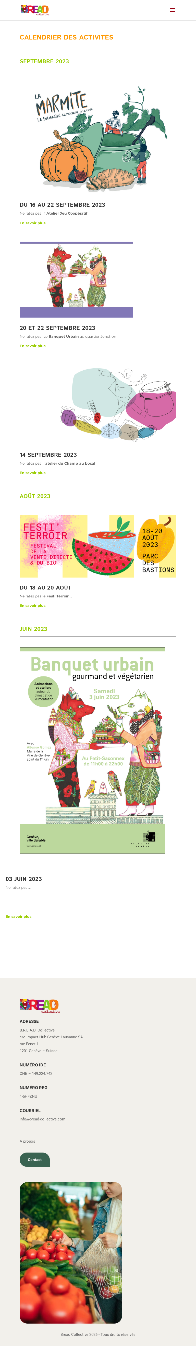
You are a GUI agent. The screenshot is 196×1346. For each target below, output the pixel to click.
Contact (35, 1159)
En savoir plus (32, 223)
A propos (27, 1141)
